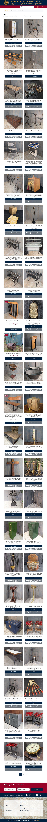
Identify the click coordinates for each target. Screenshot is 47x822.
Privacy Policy (9, 810)
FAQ (7, 805)
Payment (8, 808)
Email (19, 787)
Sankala (36, 820)
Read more (13, 43)
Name (6, 787)
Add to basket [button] (13, 76)
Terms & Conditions (10, 813)
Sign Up (36, 789)
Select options (13, 422)
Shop (8, 10)
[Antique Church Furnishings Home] (6, 2)
